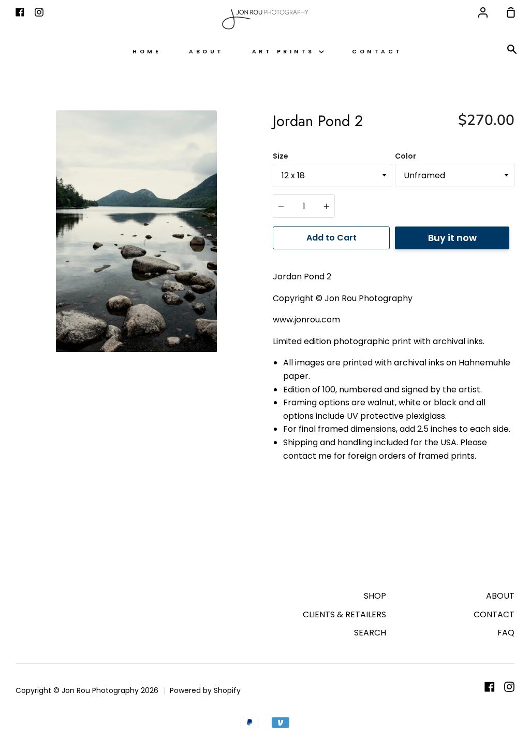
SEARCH (370, 633)
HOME (146, 51)
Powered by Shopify (205, 690)
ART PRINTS (285, 51)
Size (280, 156)
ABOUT (206, 51)
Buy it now (452, 237)
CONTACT (377, 51)
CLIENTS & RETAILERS (344, 614)
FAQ (505, 633)
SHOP (375, 596)
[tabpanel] (136, 231)
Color (405, 156)
